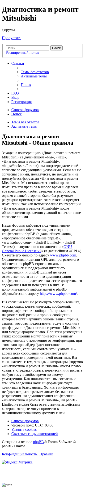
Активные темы (24, 126)
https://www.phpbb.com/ (58, 294)
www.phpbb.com (63, 255)
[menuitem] (35, 72)
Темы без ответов (25, 122)
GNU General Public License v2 (37, 249)
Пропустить (11, 38)
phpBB (38, 442)
